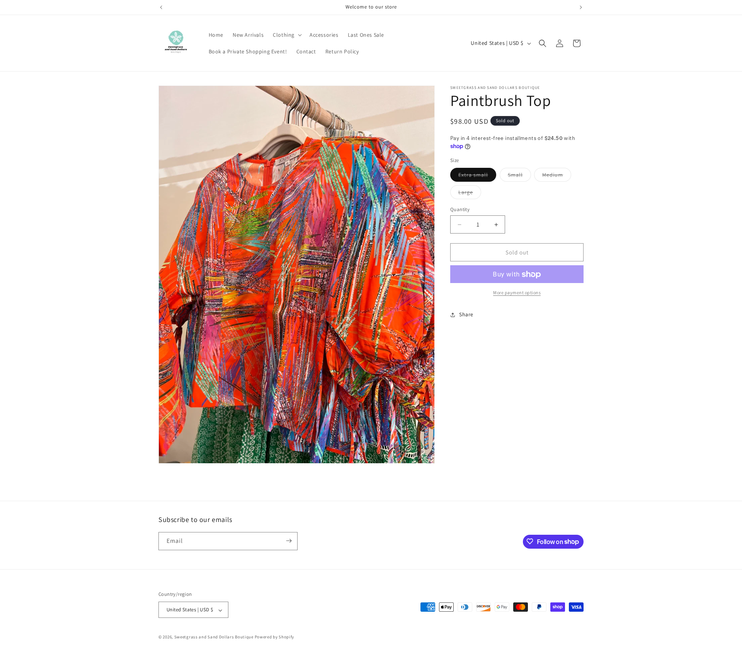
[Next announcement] (580, 7)
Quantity (460, 209)
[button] (286, 35)
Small (519, 176)
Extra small (477, 176)
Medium (556, 176)
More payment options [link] (517, 293)
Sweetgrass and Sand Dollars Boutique (214, 637)
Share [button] (466, 314)
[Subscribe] (288, 541)
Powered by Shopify (274, 637)
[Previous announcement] (161, 7)
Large (469, 193)
